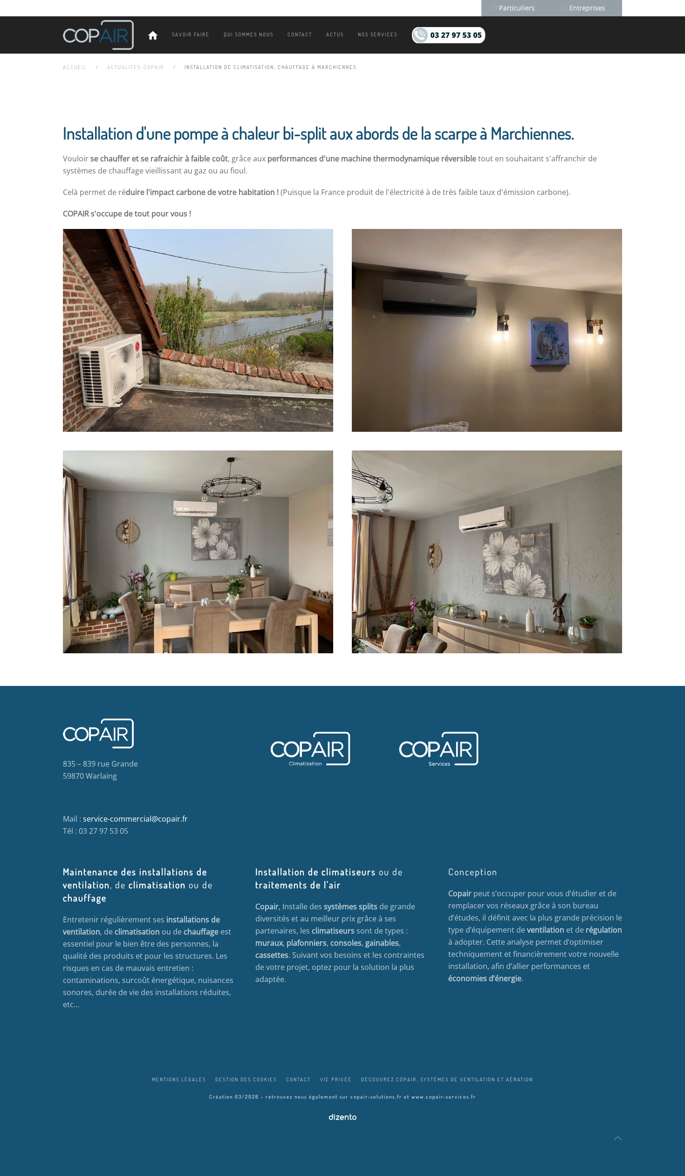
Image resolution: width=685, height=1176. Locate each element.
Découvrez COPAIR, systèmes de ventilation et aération (447, 1079)
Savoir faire (191, 34)
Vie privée (336, 1079)
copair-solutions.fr (376, 1096)
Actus (335, 34)
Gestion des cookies (246, 1079)
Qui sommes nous (249, 34)
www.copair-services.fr (443, 1096)
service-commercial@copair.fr (135, 819)
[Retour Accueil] (98, 35)
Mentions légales (179, 1079)
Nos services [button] (377, 34)
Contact (300, 34)
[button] (618, 1138)
